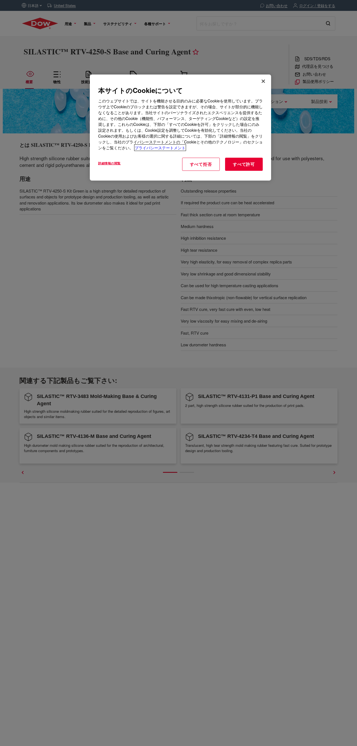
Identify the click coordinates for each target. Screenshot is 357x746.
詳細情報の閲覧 (109, 163)
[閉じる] (263, 81)
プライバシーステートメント (160, 147)
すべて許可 (244, 164)
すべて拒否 (201, 164)
